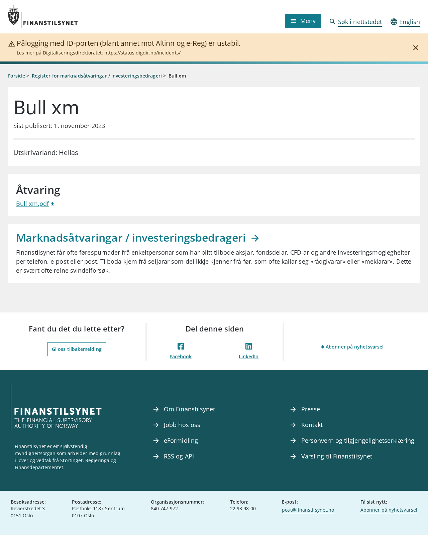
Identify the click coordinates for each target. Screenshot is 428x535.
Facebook (181, 356)
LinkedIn (249, 356)
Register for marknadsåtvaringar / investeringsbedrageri (97, 76)
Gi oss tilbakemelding (77, 349)
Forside (16, 76)
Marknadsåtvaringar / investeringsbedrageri (132, 237)
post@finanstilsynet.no (308, 510)
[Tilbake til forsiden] (59, 16)
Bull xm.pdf (32, 203)
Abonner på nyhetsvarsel (355, 347)
